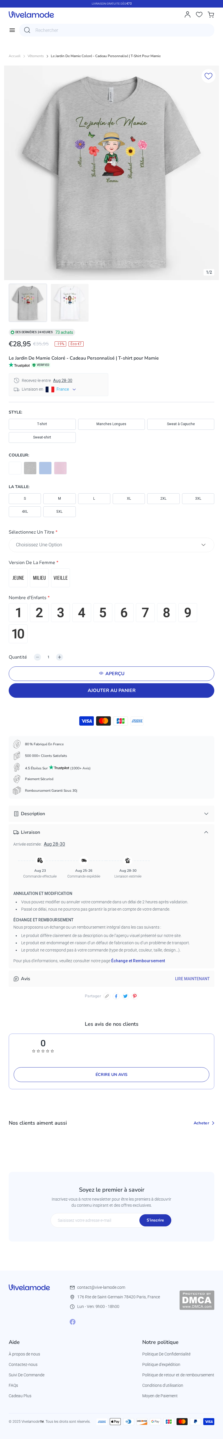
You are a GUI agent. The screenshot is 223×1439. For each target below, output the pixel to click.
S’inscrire (155, 1220)
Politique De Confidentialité (166, 1354)
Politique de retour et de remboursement (178, 1375)
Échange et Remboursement (138, 960)
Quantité (18, 657)
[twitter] (125, 996)
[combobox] (116, 30)
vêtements (36, 56)
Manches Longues (111, 424)
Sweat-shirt (42, 437)
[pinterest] (134, 996)
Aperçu (115, 673)
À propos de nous (24, 1354)
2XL (163, 498)
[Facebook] (72, 1322)
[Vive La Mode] (31, 14)
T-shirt (42, 424)
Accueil (15, 56)
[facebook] (116, 996)
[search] (27, 30)
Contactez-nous (23, 1364)
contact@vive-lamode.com (101, 1287)
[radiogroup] (111, 577)
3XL (198, 498)
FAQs (13, 1385)
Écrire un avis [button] (111, 1074)
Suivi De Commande (26, 1375)
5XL (59, 512)
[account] (187, 14)
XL (129, 498)
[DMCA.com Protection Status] (196, 1300)
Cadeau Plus (20, 1395)
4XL (25, 512)
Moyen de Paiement (160, 1395)
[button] (111, 533)
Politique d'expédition (161, 1364)
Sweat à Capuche (181, 424)
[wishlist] (199, 14)
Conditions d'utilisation (162, 1385)
